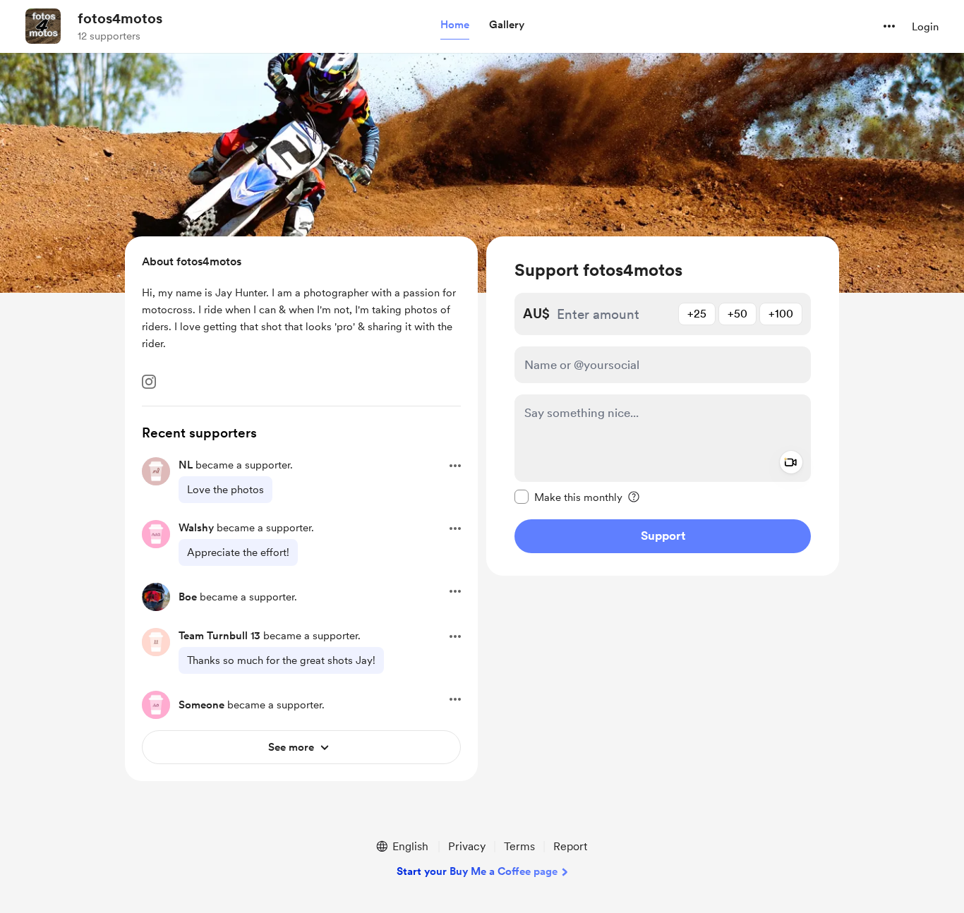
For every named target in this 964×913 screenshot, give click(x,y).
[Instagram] (149, 382)
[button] (455, 25)
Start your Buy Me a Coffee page (477, 871)
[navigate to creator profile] (43, 26)
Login (925, 26)
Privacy (467, 846)
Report (570, 846)
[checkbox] (568, 497)
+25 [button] (696, 313)
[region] (662, 406)
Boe (188, 597)
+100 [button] (781, 313)
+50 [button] (737, 313)
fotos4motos (120, 18)
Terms (519, 846)
